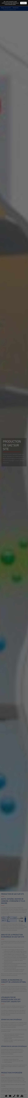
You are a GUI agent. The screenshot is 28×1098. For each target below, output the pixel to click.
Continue (23, 3)
